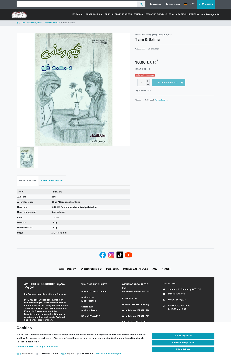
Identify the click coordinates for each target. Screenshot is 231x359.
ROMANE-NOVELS (52, 23)
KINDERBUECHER (131, 14)
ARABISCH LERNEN (186, 14)
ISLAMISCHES (92, 14)
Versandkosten (161, 100)
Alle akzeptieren (183, 336)
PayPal (70, 353)
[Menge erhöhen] (148, 81)
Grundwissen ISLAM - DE (135, 316)
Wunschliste (144, 91)
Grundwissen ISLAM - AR (135, 310)
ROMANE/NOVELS (90, 316)
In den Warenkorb (167, 82)
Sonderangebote (210, 14)
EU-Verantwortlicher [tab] (52, 180)
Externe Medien (50, 353)
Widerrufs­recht (67, 269)
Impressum (52, 346)
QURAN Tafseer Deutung (135, 304)
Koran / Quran (129, 298)
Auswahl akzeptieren (183, 342)
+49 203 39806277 (176, 300)
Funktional (87, 353)
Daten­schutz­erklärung (30, 346)
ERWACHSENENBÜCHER (158, 14)
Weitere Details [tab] (27, 180)
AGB (155, 269)
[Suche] (141, 4)
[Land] (185, 4)
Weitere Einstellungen (108, 353)
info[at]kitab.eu (176, 294)
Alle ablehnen (183, 349)
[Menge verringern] (148, 84)
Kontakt (166, 269)
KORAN (76, 14)
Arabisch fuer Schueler (94, 291)
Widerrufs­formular (91, 269)
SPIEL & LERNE (113, 14)
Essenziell (27, 353)
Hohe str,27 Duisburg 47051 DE (184, 289)
